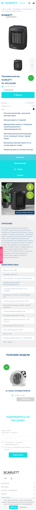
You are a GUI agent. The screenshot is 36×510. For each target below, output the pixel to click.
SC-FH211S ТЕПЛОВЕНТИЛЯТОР (18, 391)
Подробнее (25, 399)
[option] (18, 198)
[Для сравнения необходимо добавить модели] (33, 3)
